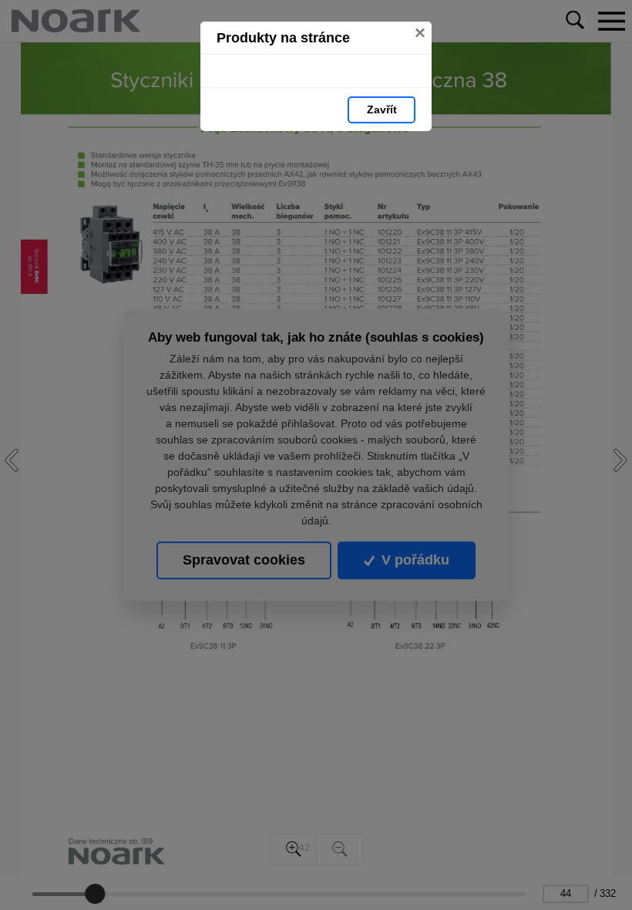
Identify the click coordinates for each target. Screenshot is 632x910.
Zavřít (382, 109)
